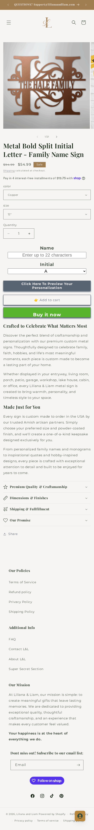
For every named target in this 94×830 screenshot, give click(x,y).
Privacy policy (23, 820)
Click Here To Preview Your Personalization (47, 286)
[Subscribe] (78, 765)
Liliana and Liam (27, 813)
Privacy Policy (20, 602)
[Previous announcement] (8, 5)
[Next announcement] (86, 5)
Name (47, 248)
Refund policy (20, 592)
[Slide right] (56, 137)
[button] (9, 22)
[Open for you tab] (80, 816)
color (7, 186)
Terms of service (48, 820)
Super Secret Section (26, 669)
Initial (47, 264)
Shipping (9, 170)
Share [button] (13, 534)
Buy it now (47, 314)
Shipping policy (73, 820)
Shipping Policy (22, 612)
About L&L (17, 659)
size (6, 205)
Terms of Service (22, 582)
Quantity (10, 225)
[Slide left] (37, 137)
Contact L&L (19, 649)
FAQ (12, 639)
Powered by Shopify (52, 813)
